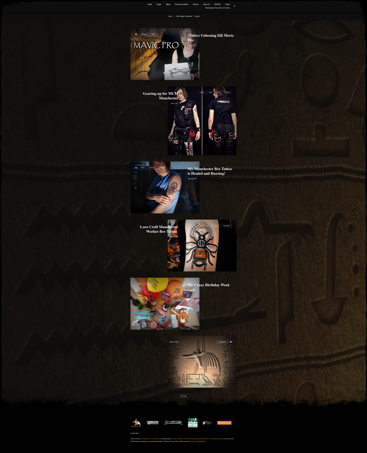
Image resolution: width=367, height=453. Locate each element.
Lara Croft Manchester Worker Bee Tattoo (159, 229)
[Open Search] (234, 6)
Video (153, 34)
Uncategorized (222, 342)
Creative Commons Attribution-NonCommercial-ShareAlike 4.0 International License (198, 439)
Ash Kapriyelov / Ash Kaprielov (150, 439)
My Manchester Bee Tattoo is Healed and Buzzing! (210, 171)
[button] (149, 4)
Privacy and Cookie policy (197, 441)
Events (210, 92)
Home (170, 16)
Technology (144, 34)
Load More (183, 396)
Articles (202, 92)
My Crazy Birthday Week (209, 285)
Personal (227, 92)
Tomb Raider (162, 168)
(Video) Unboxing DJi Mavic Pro (211, 37)
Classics (206, 226)
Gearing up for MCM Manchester (160, 95)
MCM (218, 92)
